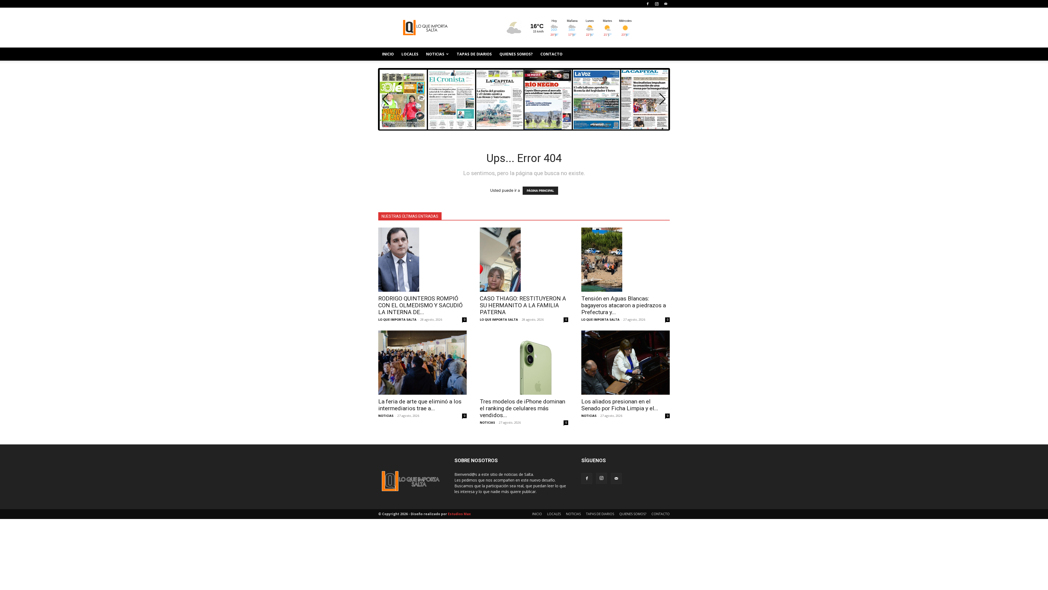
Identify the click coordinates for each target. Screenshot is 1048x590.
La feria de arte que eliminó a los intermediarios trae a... (420, 405)
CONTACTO (551, 54)
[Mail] (666, 4)
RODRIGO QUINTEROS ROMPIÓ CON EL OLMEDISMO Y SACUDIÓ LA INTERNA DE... (420, 305)
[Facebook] (648, 4)
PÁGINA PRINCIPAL (540, 191)
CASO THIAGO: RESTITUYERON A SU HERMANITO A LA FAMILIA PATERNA (523, 305)
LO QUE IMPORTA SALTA (397, 319)
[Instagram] (657, 4)
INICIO (388, 54)
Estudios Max (459, 514)
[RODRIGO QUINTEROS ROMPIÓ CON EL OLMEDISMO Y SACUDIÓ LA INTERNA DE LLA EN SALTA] (422, 260)
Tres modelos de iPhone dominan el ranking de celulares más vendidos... (522, 408)
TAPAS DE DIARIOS (474, 54)
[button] (662, 99)
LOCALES (409, 54)
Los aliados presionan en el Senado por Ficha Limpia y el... (619, 405)
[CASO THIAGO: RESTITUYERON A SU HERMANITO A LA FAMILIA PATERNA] (524, 260)
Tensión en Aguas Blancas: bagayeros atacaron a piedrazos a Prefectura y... (623, 305)
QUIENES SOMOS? (516, 54)
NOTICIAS (435, 54)
